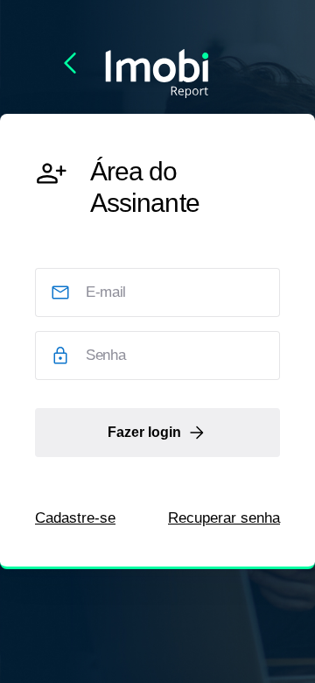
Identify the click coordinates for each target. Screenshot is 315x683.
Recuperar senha (224, 518)
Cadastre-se (75, 518)
